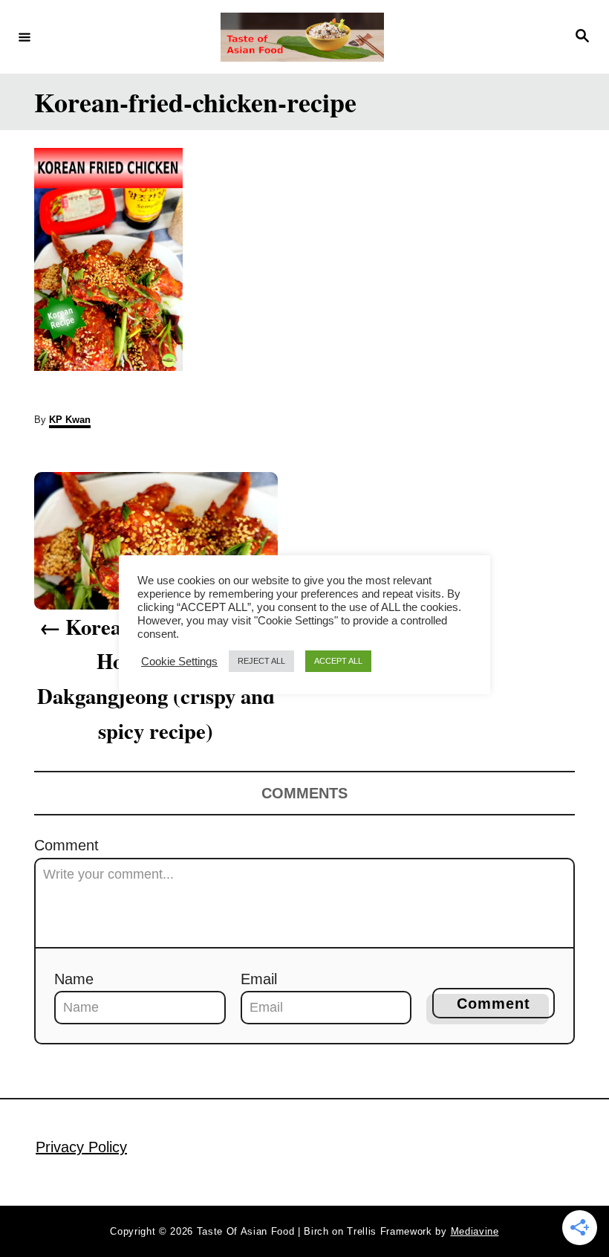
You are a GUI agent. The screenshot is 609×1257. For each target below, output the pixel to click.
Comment (66, 845)
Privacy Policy (81, 1147)
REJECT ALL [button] (261, 660)
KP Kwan (70, 419)
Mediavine (475, 1231)
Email (259, 979)
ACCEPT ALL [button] (338, 660)
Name (74, 979)
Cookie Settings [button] (179, 662)
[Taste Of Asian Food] (302, 37)
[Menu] (24, 36)
